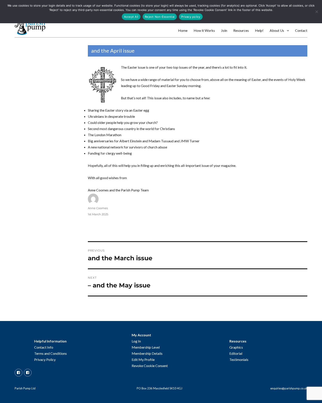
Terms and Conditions (50, 353)
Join (224, 30)
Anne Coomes (98, 208)
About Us (277, 30)
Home (183, 30)
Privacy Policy (45, 359)
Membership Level (146, 347)
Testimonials (238, 359)
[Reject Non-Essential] (316, 11)
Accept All (131, 16)
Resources (241, 30)
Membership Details (147, 353)
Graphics (236, 347)
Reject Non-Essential (160, 16)
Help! (259, 30)
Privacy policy (190, 16)
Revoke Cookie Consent (150, 366)
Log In (136, 341)
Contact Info (43, 347)
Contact (301, 30)
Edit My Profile (143, 359)
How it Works (204, 30)
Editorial (235, 353)
